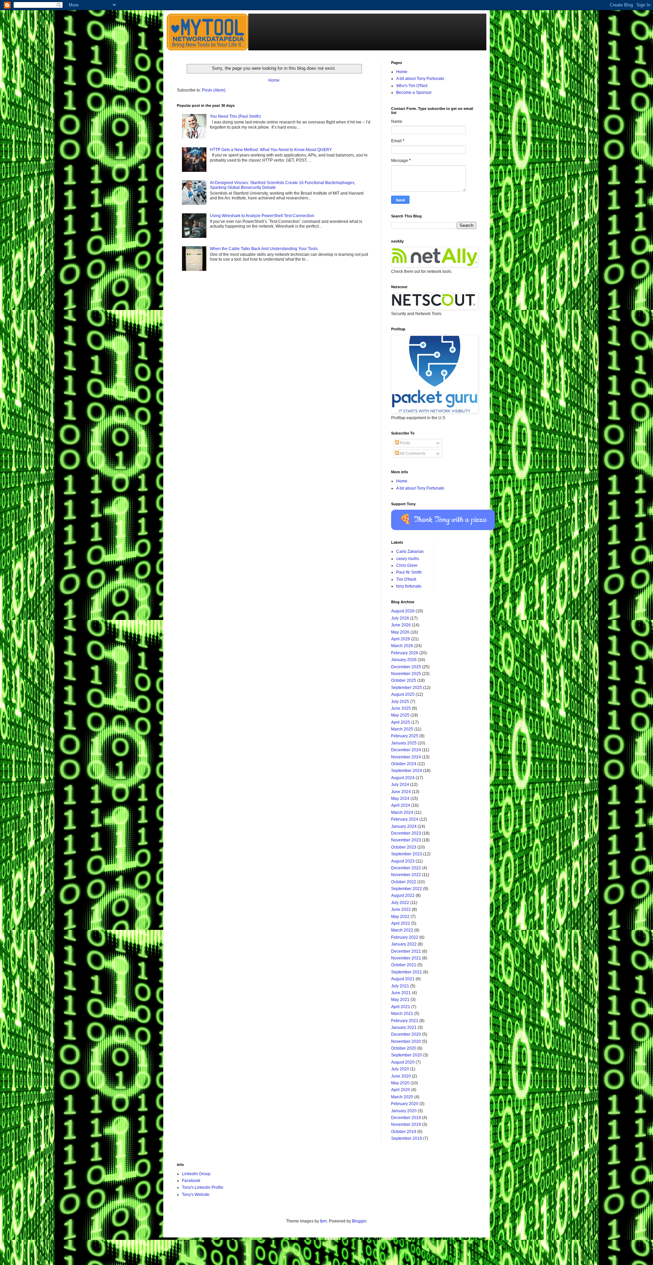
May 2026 (400, 632)
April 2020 (400, 1089)
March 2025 (402, 729)
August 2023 (403, 861)
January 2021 (404, 1027)
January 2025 (404, 743)
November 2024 (406, 757)
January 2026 (404, 659)
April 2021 (400, 1006)
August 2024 (403, 777)
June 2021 (401, 992)
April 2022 (400, 923)
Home (274, 80)
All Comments (412, 453)
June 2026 (401, 625)
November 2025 (406, 673)
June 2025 (401, 708)
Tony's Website (196, 1194)
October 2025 (403, 680)
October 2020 (403, 1048)
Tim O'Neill (406, 579)
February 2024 (404, 819)
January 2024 (404, 826)
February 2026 (404, 653)
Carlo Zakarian (410, 551)
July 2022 (400, 902)
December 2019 (406, 1117)
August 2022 (403, 895)
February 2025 (404, 736)
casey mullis (407, 558)
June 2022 (401, 909)
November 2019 (406, 1124)
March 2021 (402, 1013)
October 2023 (403, 847)
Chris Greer (407, 565)
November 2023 (406, 840)
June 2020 (401, 1076)
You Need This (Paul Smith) (235, 116)
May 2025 (400, 715)
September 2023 (406, 854)
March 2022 (402, 930)
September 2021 (406, 972)
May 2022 (400, 916)
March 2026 (402, 645)
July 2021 (400, 986)
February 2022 (404, 937)
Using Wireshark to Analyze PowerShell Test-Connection (262, 215)
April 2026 (400, 639)
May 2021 (400, 999)
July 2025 (400, 701)
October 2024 (403, 763)
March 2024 (402, 812)
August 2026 (403, 611)
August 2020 (403, 1062)
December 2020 (406, 1034)
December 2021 (406, 951)
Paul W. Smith (409, 572)
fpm (323, 1221)
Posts (404, 443)
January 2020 (404, 1110)
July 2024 (400, 784)
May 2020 (400, 1083)
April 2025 (400, 722)
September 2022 (406, 888)
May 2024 (400, 798)
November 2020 (406, 1041)
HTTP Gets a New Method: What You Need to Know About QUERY (271, 149)
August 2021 (403, 978)
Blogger (359, 1221)
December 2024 (406, 750)
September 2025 (406, 687)
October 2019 (403, 1131)
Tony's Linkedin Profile (202, 1187)
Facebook (191, 1180)
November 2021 (406, 958)
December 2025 (406, 666)
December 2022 (406, 868)
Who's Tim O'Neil (412, 85)
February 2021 (404, 1020)
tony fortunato (408, 586)
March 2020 (402, 1097)
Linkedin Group (196, 1173)
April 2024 (400, 805)
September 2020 (406, 1055)
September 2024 (406, 770)
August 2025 (403, 694)
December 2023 (406, 833)
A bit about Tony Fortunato (420, 78)
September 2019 (406, 1138)
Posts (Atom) (213, 90)
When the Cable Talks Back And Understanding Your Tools (264, 248)
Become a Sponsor (414, 92)
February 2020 (404, 1103)
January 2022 (404, 944)
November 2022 (406, 874)
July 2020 (400, 1069)
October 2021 (403, 965)
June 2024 (401, 791)
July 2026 (400, 618)
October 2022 (403, 882)
